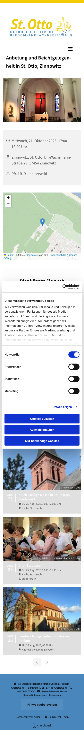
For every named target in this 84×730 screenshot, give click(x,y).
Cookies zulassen (42, 418)
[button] (42, 48)
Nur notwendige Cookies (42, 440)
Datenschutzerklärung (27, 716)
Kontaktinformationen (35, 695)
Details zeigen (62, 407)
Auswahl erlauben (42, 429)
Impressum (55, 695)
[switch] (74, 366)
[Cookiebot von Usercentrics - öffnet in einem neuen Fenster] (62, 286)
